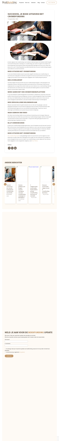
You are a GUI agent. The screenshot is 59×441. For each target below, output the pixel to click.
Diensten (33, 2)
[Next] (54, 184)
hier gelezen (22, 352)
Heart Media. (35, 140)
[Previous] (5, 184)
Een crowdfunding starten (13, 135)
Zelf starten (51, 2)
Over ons (27, 2)
